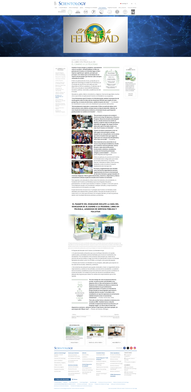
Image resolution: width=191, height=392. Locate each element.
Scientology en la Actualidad (91, 7)
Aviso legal (135, 388)
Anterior (74, 314)
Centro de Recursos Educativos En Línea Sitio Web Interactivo (110, 317)
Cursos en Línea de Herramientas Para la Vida (74, 355)
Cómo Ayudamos (102, 7)
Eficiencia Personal (72, 369)
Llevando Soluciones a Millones (59, 108)
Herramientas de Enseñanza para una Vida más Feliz (59, 89)
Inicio (56, 7)
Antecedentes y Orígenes (60, 362)
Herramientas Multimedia (60, 78)
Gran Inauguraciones (87, 367)
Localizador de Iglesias (101, 361)
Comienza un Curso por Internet (105, 382)
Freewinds (98, 371)
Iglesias (81, 7)
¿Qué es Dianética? (58, 360)
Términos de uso (128, 388)
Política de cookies (120, 388)
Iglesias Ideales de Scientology (100, 364)
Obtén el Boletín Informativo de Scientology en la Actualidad (130, 373)
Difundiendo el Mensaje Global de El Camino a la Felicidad (60, 105)
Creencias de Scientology (59, 358)
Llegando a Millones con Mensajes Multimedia (79, 317)
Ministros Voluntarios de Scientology (120, 382)
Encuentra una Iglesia (130, 362)
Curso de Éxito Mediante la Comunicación (74, 374)
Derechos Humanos (114, 365)
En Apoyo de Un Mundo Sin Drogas (102, 384)
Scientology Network (73, 382)
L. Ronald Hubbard (63, 7)
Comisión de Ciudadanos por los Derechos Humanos (81, 385)
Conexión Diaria (100, 353)
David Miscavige (93, 382)
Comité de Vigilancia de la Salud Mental (115, 368)
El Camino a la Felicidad (115, 354)
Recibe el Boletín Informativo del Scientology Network (130, 368)
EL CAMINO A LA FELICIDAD (60, 69)
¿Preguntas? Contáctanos (127, 355)
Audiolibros (84, 357)
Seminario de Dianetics (73, 366)
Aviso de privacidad (112, 388)
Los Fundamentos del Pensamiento (73, 361)
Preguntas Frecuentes (112, 7)
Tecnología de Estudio (115, 357)
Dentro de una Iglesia (59, 367)
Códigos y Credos (58, 365)
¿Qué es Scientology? (73, 7)
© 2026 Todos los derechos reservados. (69, 388)
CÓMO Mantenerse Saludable (115, 375)
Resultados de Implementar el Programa (60, 111)
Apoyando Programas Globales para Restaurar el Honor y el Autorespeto (60, 74)
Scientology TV (124, 3)
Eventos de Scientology (87, 370)
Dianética (65, 382)
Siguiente (116, 314)
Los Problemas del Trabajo (74, 358)
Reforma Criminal (114, 359)
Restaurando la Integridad (60, 77)
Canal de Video (57, 371)
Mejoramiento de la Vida (73, 371)
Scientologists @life (100, 354)
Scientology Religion (84, 382)
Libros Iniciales (85, 354)
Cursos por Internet (132, 7)
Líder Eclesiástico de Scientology (86, 372)
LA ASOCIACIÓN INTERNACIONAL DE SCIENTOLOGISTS (65, 384)
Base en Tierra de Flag (101, 369)
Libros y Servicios (122, 7)
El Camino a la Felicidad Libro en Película (59, 96)
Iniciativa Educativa (59, 80)
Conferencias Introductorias (88, 359)
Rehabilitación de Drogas (115, 361)
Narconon (91, 384)
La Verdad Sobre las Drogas (116, 363)
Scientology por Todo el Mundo (102, 358)
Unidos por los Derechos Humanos (118, 384)
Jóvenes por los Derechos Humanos (61, 385)
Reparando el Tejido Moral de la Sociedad (60, 86)
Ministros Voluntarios (115, 371)
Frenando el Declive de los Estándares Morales (59, 83)
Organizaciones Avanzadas (102, 367)
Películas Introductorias (87, 361)
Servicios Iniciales (73, 365)
